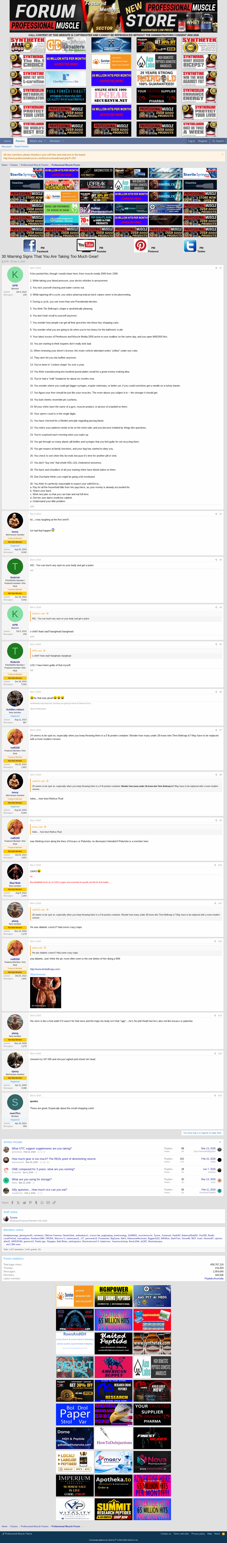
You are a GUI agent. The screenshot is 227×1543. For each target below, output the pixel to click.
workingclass (75, 1241)
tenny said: (37, 827)
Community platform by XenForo (113, 1540)
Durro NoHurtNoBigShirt (205, 1151)
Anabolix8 (16, 1172)
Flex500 (203, 1235)
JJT (82, 1238)
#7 (221, 730)
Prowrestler (103, 1238)
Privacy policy (198, 1533)
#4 (221, 607)
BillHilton (165, 1238)
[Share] (216, 268)
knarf (199, 1238)
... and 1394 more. (12, 1244)
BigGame (115, 1238)
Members (55, 141)
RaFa (123, 1238)
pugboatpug (107, 1235)
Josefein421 (17, 1193)
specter (218, 1238)
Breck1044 (134, 1241)
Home (7, 141)
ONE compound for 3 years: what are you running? (43, 1169)
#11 (220, 903)
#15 (220, 1095)
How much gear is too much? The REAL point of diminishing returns (54, 1158)
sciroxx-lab (95, 1235)
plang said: (37, 948)
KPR (6, 261)
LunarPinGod (9, 1238)
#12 (220, 941)
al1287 (144, 1241)
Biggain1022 (154, 1238)
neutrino (212, 1172)
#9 (221, 820)
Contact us (166, 1533)
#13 (220, 1015)
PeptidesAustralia (214, 1278)
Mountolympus (155, 1241)
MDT (193, 1238)
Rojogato (51, 1241)
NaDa (14, 1183)
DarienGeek (68, 1235)
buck (213, 1182)
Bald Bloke (62, 1241)
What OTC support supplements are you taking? (42, 1148)
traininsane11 (18, 1162)
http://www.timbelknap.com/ (45, 969)
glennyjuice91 (26, 1235)
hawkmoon (105, 1241)
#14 (220, 1053)
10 (44, 1162)
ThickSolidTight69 (207, 1192)
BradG (211, 1235)
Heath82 (176, 1235)
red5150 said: (38, 781)
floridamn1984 (37, 1238)
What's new (36, 141)
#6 (221, 692)
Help (209, 1533)
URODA (49, 1238)
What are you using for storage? (32, 1179)
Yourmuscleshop (120, 1241)
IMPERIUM (16, 1241)
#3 (221, 560)
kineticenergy (120, 1235)
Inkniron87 (209, 1238)
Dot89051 (132, 1235)
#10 (220, 865)
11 (48, 1162)
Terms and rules (181, 1533)
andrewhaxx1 (82, 1235)
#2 (221, 514)
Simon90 (186, 1238)
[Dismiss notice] (222, 154)
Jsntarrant (166, 1235)
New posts (7, 146)
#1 (221, 268)
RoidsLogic (40, 1241)
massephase (23, 1238)
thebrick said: (38, 613)
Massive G (60, 1238)
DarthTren (175, 1238)
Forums (20, 141)
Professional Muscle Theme (18, 1533)
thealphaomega (10, 1235)
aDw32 (6, 1241)
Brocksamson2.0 (90, 1241)
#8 (221, 775)
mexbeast (38, 1235)
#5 (221, 644)
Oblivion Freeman (53, 1235)
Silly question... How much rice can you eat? (39, 1189)
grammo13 (29, 1241)
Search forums (21, 146)
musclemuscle (145, 1235)
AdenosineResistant (137, 1238)
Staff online (10, 1212)
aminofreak (17, 1152)
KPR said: (37, 651)
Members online (13, 1229)
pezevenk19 (91, 1238)
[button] (45, 141)
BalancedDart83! (190, 1235)
